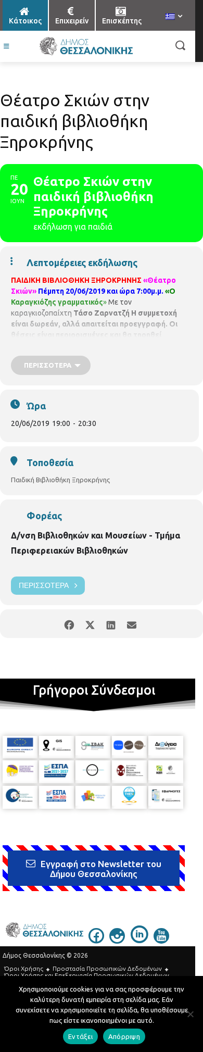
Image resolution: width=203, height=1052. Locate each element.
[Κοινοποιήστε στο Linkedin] (111, 624)
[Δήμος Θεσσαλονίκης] (85, 46)
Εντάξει (80, 1036)
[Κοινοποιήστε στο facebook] (69, 624)
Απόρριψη (124, 1036)
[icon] (96, 940)
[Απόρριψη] (190, 1014)
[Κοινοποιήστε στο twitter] (90, 624)
